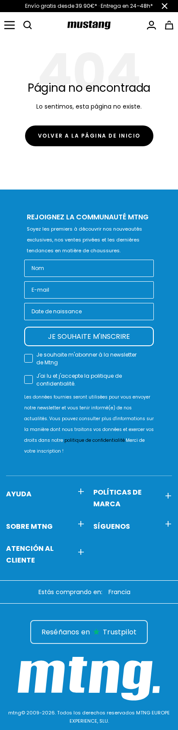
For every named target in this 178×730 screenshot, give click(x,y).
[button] (27, 25)
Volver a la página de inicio (89, 135)
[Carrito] (169, 25)
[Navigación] (9, 25)
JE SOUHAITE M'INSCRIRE (89, 336)
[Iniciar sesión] (151, 25)
